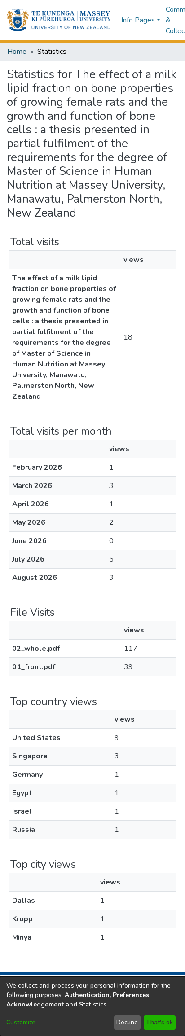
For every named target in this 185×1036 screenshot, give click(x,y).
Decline (127, 1022)
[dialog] (92, 1006)
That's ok (159, 1022)
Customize (20, 1022)
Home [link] (16, 52)
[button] (58, 20)
